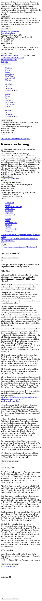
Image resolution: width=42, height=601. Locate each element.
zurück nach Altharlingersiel (27, 247)
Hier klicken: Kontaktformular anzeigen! (15, 139)
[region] (21, 33)
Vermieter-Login (11, 229)
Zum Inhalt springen (8, 33)
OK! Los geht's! (7, 176)
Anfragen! (4, 243)
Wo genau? (9, 88)
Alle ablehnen (6, 29)
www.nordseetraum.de (9, 247)
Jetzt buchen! (10, 78)
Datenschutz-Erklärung (13, 207)
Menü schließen (7, 120)
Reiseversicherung (11, 90)
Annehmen (5, 16)
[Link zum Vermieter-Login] (8, 566)
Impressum (15, 31)
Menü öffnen (6, 64)
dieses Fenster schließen (10, 258)
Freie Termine (10, 76)
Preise (7, 72)
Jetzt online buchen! (8, 241)
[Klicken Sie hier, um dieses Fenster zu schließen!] (2, 249)
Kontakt (8, 80)
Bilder (7, 70)
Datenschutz (5, 31)
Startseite (8, 68)
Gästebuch (9, 84)
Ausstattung (9, 74)
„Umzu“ (8, 86)
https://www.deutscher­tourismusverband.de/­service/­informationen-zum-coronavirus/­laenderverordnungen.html (19, 399)
